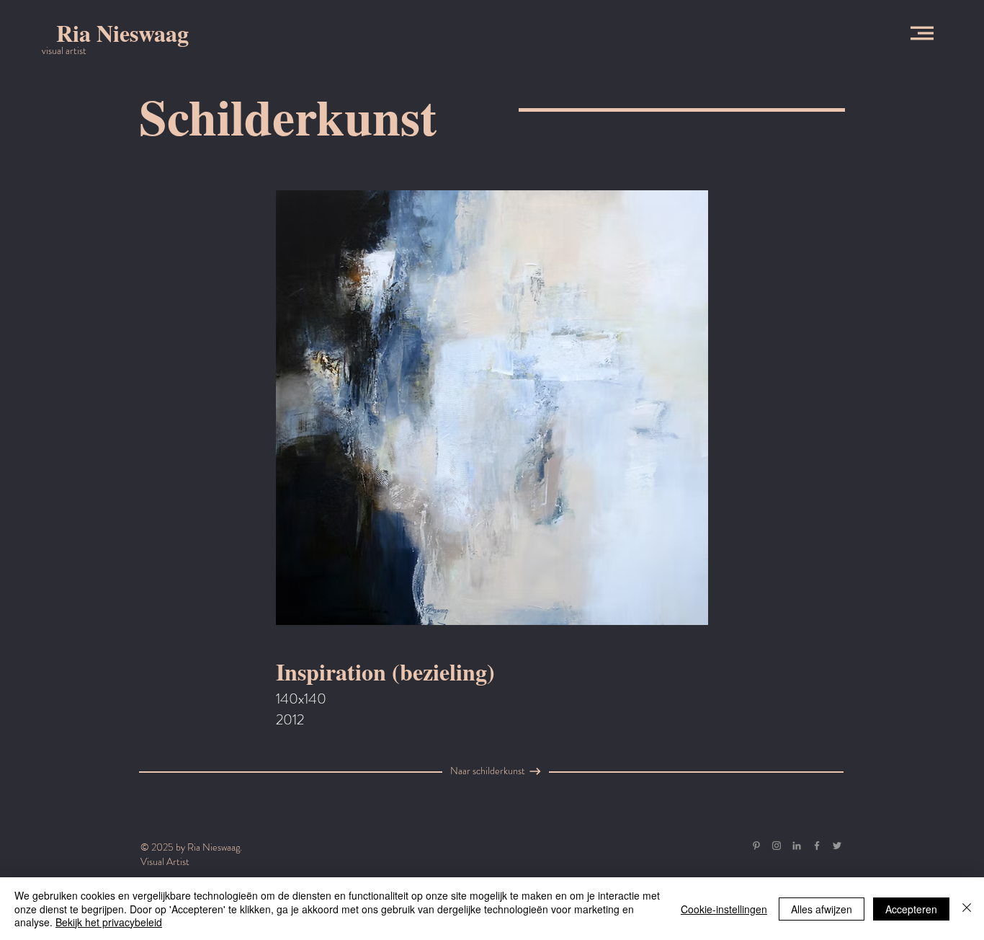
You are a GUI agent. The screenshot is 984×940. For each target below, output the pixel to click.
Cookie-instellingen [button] (724, 909)
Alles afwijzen (821, 909)
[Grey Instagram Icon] (776, 845)
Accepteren (911, 909)
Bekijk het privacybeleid (108, 922)
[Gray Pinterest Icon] (756, 845)
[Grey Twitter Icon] (837, 845)
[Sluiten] (966, 908)
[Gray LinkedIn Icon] (796, 845)
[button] (922, 33)
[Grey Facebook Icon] (817, 845)
